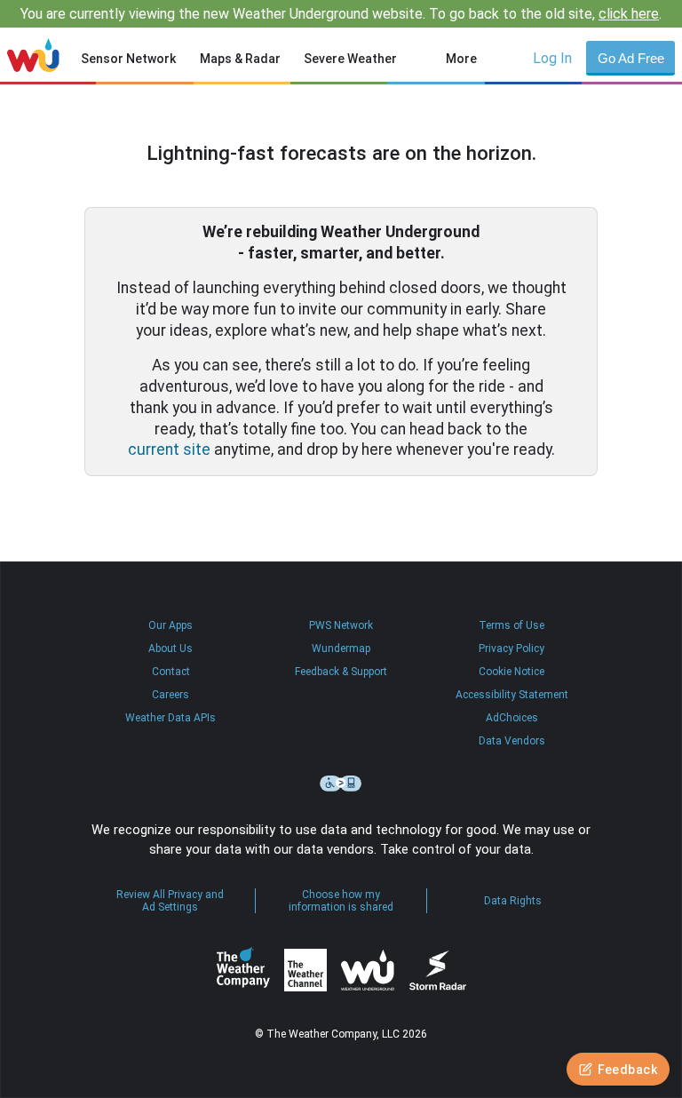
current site (169, 449)
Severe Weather (350, 59)
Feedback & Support (341, 671)
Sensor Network (128, 59)
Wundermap (341, 648)
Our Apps (170, 625)
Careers (170, 694)
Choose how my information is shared (341, 900)
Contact (171, 671)
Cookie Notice (511, 671)
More (461, 59)
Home (33, 55)
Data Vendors (512, 741)
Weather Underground (367, 970)
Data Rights (513, 901)
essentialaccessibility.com (341, 784)
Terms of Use (511, 625)
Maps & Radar (240, 59)
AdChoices (512, 718)
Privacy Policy (511, 648)
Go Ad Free (631, 58)
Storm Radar (437, 970)
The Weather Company (243, 970)
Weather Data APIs (170, 718)
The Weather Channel (305, 970)
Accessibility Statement (512, 694)
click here (629, 13)
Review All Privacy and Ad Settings (170, 900)
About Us (170, 648)
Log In (552, 58)
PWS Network (341, 625)
